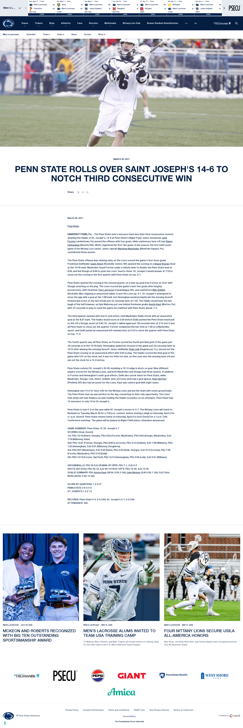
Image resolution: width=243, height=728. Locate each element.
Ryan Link (134, 350)
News (74, 35)
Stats (59, 35)
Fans (79, 23)
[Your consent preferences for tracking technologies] (5, 723)
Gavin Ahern (96, 264)
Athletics (66, 23)
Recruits (93, 23)
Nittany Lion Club (131, 23)
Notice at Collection (183, 710)
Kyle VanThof (159, 379)
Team (45, 35)
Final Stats (73, 226)
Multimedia (110, 23)
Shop (51, 23)
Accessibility (129, 716)
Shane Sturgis (162, 264)
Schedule (31, 35)
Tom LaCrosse (106, 290)
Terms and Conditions (118, 710)
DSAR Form (139, 710)
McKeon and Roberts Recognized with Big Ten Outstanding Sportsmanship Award (39, 635)
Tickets (38, 23)
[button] (224, 8)
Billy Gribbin (158, 290)
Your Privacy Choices (159, 710)
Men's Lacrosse (11, 625)
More (101, 35)
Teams (24, 23)
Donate (87, 35)
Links (42, 14)
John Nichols (133, 473)
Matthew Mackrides (128, 249)
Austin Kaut (155, 305)
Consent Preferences (93, 710)
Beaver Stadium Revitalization (162, 23)
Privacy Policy (71, 710)
